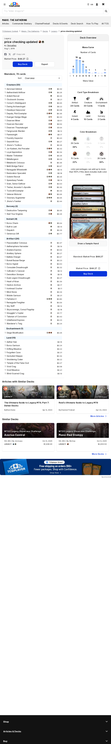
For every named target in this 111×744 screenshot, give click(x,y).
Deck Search (77, 23)
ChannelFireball (42, 23)
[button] (106, 11)
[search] (52, 11)
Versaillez (12, 45)
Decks (45, 31)
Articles (5, 23)
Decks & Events (60, 23)
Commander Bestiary (22, 23)
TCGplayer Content (10, 31)
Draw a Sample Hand (88, 243)
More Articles (97, 416)
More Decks (98, 454)
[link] (14, 4)
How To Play (92, 23)
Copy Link (21, 54)
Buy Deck (22, 64)
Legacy (54, 31)
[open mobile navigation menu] (4, 4)
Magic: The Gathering (14, 19)
